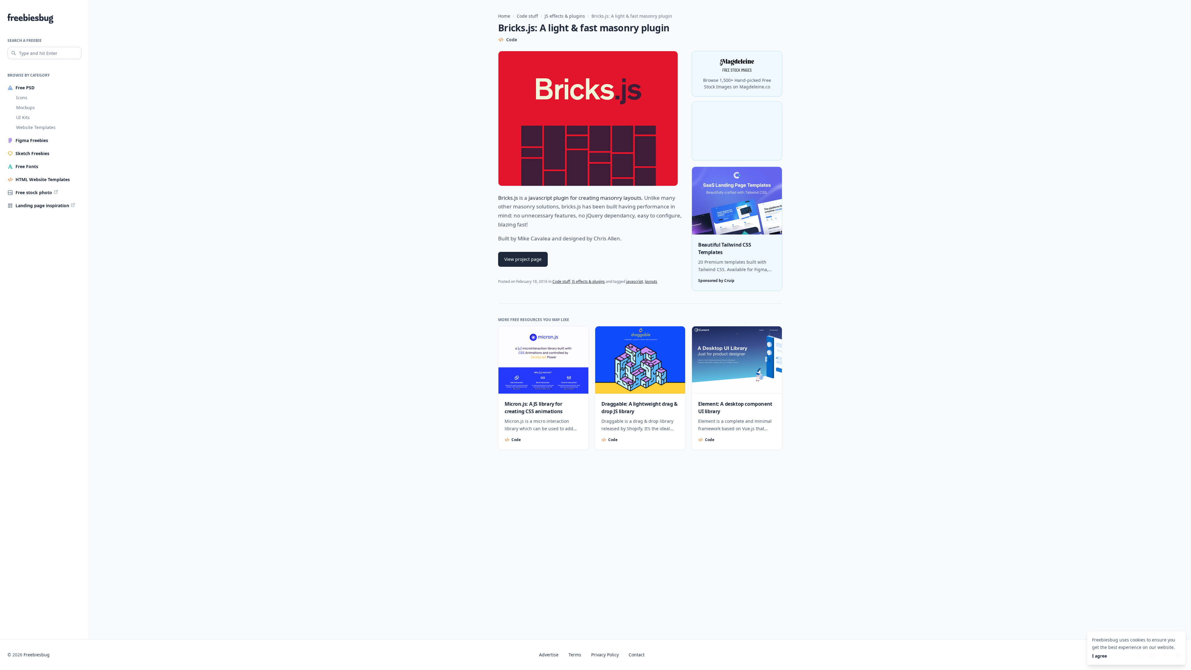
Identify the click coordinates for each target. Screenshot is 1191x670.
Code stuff (527, 16)
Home (504, 16)
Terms (575, 655)
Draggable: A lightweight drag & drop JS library (639, 407)
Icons (21, 97)
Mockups (25, 107)
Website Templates (36, 127)
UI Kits (23, 117)
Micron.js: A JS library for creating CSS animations (534, 407)
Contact (637, 655)
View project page (523, 259)
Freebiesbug (37, 655)
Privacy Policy (605, 655)
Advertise (549, 655)
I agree (1099, 656)
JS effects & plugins (565, 16)
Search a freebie (24, 40)
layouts (651, 281)
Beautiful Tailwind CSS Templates (724, 248)
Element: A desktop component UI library (735, 407)
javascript (634, 281)
